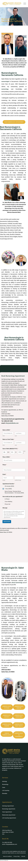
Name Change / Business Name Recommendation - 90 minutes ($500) (14, 492)
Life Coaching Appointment (9, 818)
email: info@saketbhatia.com (9, 844)
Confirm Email (18, 480)
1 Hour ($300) (8, 488)
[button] (19, 734)
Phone (5, 464)
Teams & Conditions (7, 856)
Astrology (4, 781)
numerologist (5, 81)
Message (5, 508)
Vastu (3, 787)
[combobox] (8, 452)
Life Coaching (5, 790)
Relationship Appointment (8, 815)
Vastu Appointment (7, 812)
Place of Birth (6, 457)
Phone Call (7, 504)
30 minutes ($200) (9, 486)
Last (16, 435)
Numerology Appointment (8, 809)
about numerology (17, 582)
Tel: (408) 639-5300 (7, 842)
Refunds (23, 856)
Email (4, 480)
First (4, 435)
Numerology (5, 784)
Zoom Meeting (8, 501)
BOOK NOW (7, 521)
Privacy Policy (16, 856)
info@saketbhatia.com (12, 423)
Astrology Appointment (8, 806)
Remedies (4, 793)
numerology (4, 89)
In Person (7, 499)
